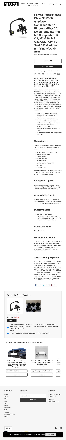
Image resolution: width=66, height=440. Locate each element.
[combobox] (17, 370)
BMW (5, 398)
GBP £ (8, 428)
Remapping (7, 407)
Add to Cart (17, 375)
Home (6, 394)
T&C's (6, 410)
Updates (6, 412)
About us (6, 396)
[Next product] (59, 361)
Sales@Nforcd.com (54, 401)
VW (5, 403)
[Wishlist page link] (50, 4)
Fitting (6, 405)
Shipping (43, 54)
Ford (5, 401)
